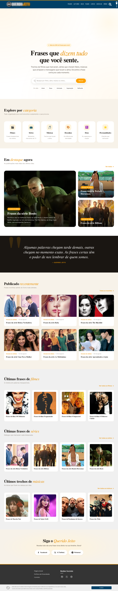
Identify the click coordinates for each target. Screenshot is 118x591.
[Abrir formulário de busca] (110, 4)
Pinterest (77, 552)
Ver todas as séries (105, 438)
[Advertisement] (59, 30)
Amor (43, 88)
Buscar (81, 81)
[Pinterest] (71, 576)
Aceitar (101, 588)
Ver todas (108, 166)
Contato (37, 577)
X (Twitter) (60, 552)
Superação (70, 88)
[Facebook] (62, 576)
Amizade (59, 88)
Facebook (43, 552)
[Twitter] (66, 576)
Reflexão (80, 88)
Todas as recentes (106, 291)
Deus (50, 88)
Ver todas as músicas (105, 488)
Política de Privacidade (42, 574)
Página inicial (38, 571)
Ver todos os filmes (105, 386)
